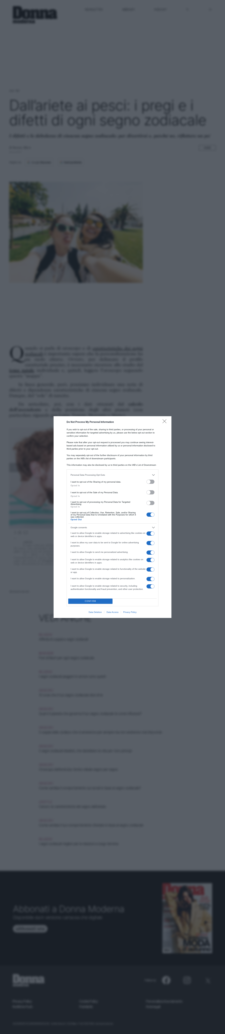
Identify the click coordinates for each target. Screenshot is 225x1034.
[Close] (165, 422)
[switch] (150, 482)
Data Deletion (95, 612)
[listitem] (112, 475)
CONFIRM (90, 601)
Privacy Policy (130, 612)
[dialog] (112, 517)
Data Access (112, 612)
